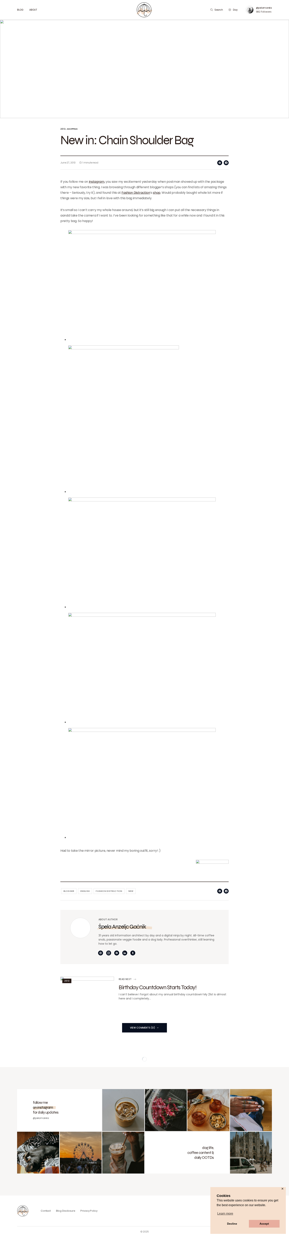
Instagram (96, 181)
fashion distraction (109, 891)
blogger (69, 891)
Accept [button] (264, 1223)
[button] (216, 9)
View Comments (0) (142, 1027)
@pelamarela (264, 7)
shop (156, 192)
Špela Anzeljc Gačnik (122, 926)
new (130, 891)
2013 (62, 129)
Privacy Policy (88, 1211)
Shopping (72, 129)
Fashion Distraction (135, 192)
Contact (46, 1211)
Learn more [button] (225, 1213)
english (85, 891)
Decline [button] (232, 1223)
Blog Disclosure (65, 1211)
